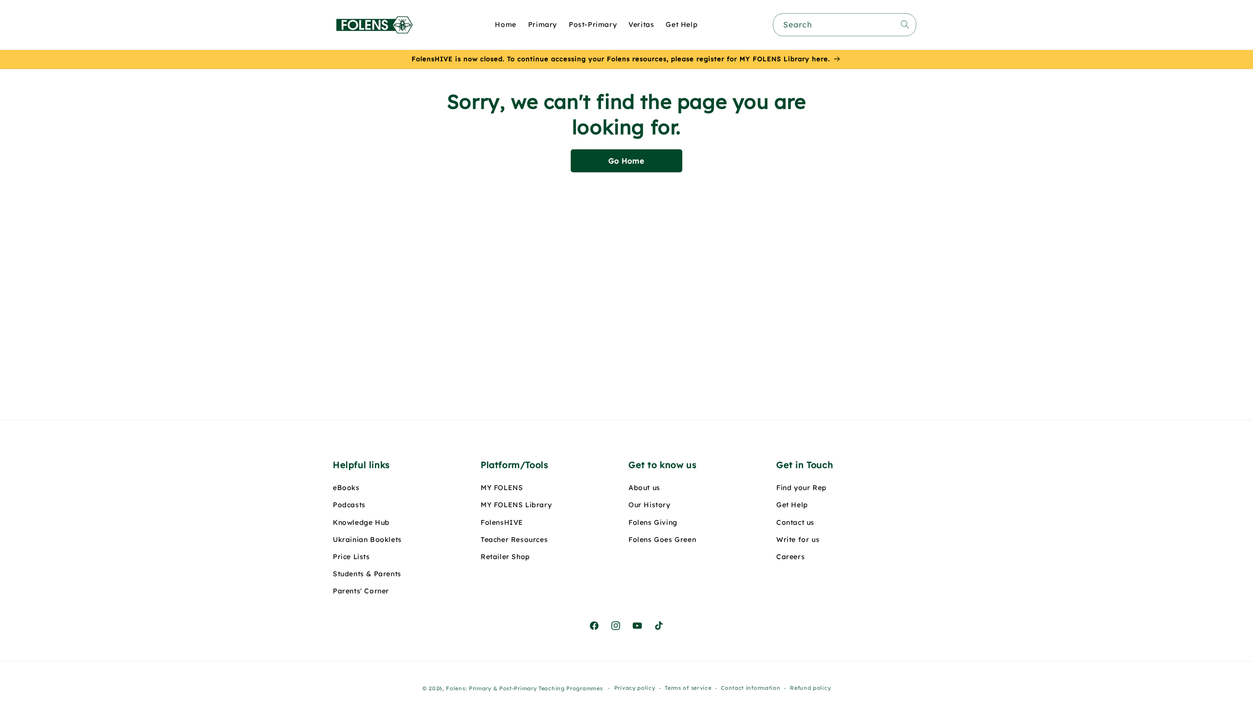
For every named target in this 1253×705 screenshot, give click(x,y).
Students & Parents (367, 573)
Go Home (626, 160)
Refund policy (810, 687)
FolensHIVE (502, 522)
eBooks (346, 487)
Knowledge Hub (361, 522)
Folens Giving (652, 522)
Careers (790, 556)
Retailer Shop (505, 556)
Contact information (750, 687)
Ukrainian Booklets (367, 539)
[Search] (905, 24)
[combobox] (844, 25)
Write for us (797, 539)
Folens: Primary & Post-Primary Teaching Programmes (524, 688)
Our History (649, 504)
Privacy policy (634, 687)
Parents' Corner (361, 591)
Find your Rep (801, 487)
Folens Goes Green (662, 539)
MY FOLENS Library (516, 504)
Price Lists (351, 556)
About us (644, 487)
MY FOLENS (502, 487)
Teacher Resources (514, 539)
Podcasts (349, 504)
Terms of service (688, 687)
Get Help (792, 504)
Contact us (795, 522)
